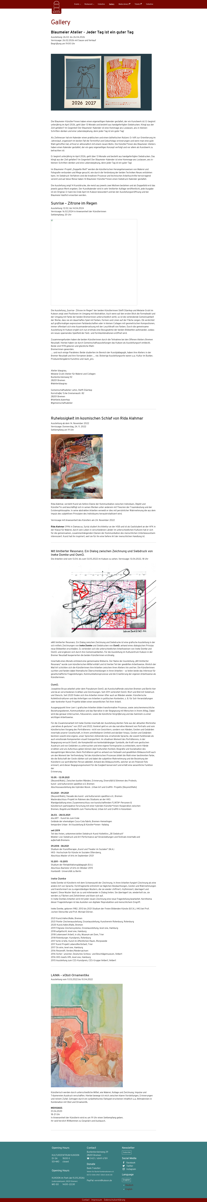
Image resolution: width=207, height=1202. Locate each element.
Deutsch (129, 1185)
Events (76, 4)
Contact (85, 1200)
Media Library (124, 4)
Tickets (137, 4)
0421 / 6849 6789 (99, 1158)
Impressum (96, 1200)
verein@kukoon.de (103, 1181)
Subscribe (126, 1152)
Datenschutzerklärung (114, 1200)
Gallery (111, 4)
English (126, 1180)
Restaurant (88, 4)
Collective (101, 4)
